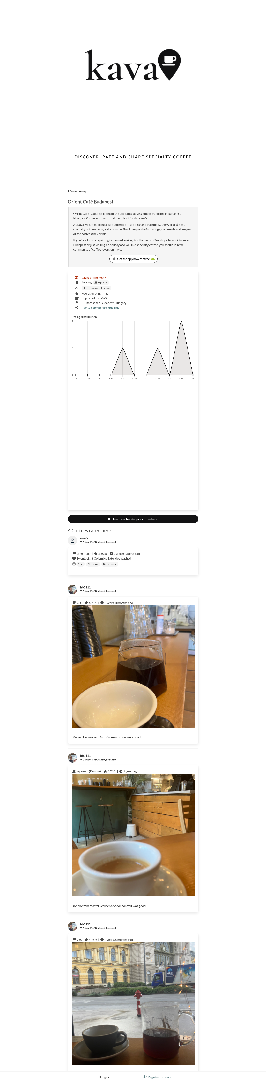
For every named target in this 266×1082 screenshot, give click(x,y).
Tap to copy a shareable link (100, 307)
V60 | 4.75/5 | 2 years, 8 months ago (104, 602)
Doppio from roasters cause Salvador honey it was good (109, 906)
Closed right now (93, 277)
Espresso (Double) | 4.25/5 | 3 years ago (107, 771)
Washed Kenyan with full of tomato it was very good (106, 737)
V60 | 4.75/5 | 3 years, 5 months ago (104, 939)
